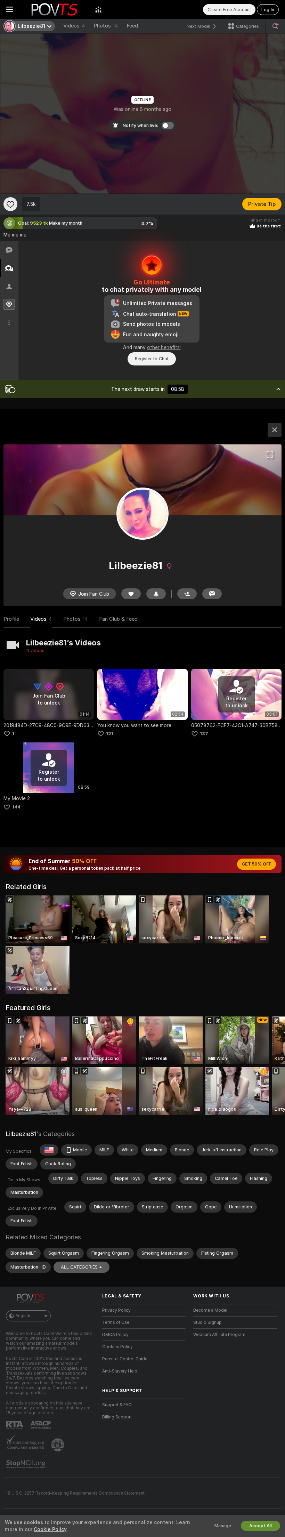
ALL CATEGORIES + (81, 1267)
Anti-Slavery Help (119, 1371)
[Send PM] (212, 593)
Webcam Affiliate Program (219, 1334)
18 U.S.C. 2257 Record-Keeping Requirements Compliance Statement (75, 1493)
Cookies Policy (117, 1346)
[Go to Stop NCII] (26, 1464)
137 (204, 733)
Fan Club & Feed (118, 619)
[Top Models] (98, 9)
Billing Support (117, 1417)
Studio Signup (207, 1322)
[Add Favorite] (10, 204)
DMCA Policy (115, 1334)
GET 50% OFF (256, 864)
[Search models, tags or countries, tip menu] (275, 26)
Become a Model (210, 1310)
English (23, 1315)
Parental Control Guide (124, 1359)
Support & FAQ (117, 1404)
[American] (49, 1150)
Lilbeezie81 (21, 1133)
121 (109, 733)
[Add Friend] (187, 593)
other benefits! (164, 347)
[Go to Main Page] (54, 9)
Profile (11, 619)
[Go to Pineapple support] (58, 1444)
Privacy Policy (116, 1310)
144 (16, 807)
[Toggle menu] (9, 9)
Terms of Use (115, 1322)
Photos (105, 26)
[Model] (275, 430)
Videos (74, 26)
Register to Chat (152, 358)
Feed (132, 26)
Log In (267, 9)
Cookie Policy (50, 1529)
